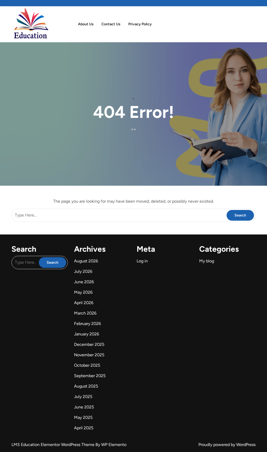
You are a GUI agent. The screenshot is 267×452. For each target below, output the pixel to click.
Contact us (110, 24)
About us (86, 24)
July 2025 (83, 396)
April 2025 (83, 427)
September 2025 (90, 375)
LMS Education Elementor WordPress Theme (53, 444)
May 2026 (83, 292)
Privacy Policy (140, 24)
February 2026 (87, 323)
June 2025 (84, 407)
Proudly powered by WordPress (227, 444)
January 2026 (86, 334)
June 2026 (84, 281)
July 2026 (83, 271)
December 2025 (89, 344)
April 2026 (83, 302)
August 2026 (86, 260)
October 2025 (87, 365)
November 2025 (89, 354)
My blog (206, 260)
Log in (142, 260)
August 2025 (86, 386)
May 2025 (83, 417)
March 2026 (85, 313)
